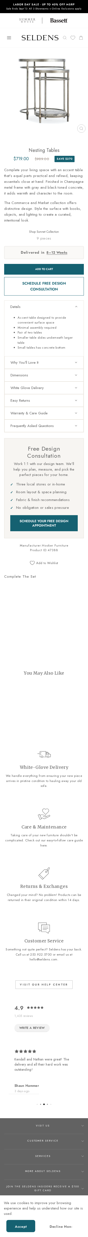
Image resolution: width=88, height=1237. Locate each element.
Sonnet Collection (48, 232)
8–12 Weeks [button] (56, 252)
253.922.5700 (41, 954)
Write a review (32, 1028)
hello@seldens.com (43, 959)
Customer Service (42, 1141)
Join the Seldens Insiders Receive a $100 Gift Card (42, 1188)
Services (43, 1156)
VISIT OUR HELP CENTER (44, 984)
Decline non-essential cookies (61, 1228)
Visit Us (43, 1125)
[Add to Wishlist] (10, 623)
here (43, 845)
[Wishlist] (73, 38)
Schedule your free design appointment (44, 523)
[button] (44, 307)
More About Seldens (43, 1171)
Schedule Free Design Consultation (44, 286)
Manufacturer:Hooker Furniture (44, 545)
